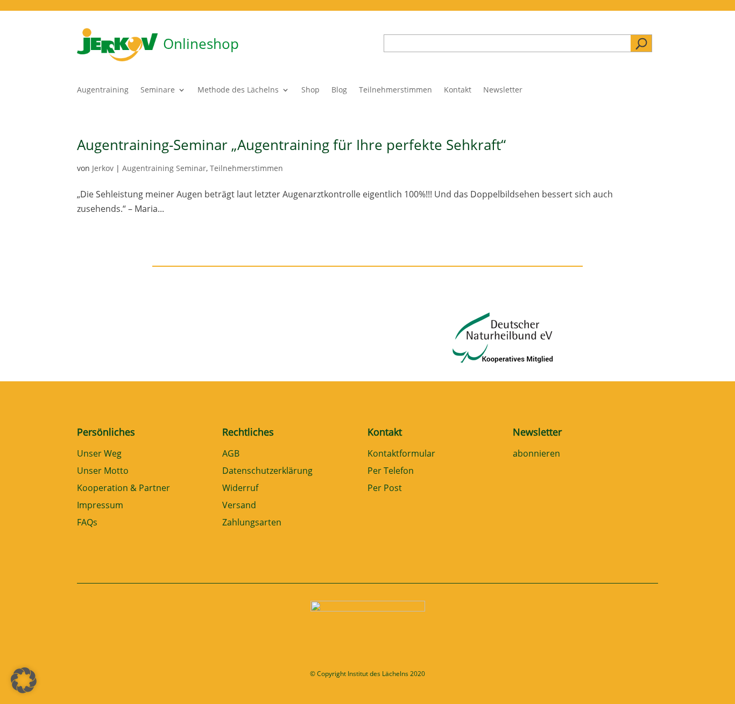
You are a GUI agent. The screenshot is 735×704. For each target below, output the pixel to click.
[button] (23, 680)
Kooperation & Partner (123, 488)
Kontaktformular (401, 454)
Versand (239, 506)
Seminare (157, 90)
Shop (310, 90)
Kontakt (457, 90)
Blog (339, 90)
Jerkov (103, 168)
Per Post (384, 488)
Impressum (100, 506)
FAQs (87, 523)
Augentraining (103, 90)
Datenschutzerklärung (267, 471)
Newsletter (502, 90)
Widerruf (240, 488)
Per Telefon (390, 471)
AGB (230, 454)
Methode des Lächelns (238, 90)
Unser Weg (99, 454)
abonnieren (536, 454)
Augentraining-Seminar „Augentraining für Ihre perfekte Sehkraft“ (291, 144)
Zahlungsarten (251, 523)
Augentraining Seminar (164, 168)
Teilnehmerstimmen (395, 90)
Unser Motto (103, 471)
